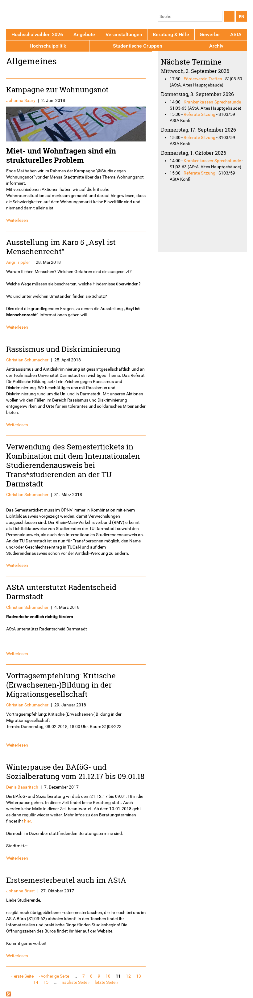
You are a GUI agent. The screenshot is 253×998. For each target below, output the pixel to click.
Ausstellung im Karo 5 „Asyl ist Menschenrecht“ (61, 246)
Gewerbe (210, 34)
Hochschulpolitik (48, 46)
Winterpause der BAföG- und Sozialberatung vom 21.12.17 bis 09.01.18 (75, 771)
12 (128, 976)
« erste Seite (22, 976)
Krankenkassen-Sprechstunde (212, 101)
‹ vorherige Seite (54, 976)
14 (35, 982)
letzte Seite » (106, 982)
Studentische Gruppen (137, 46)
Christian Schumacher (27, 359)
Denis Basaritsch (22, 787)
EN (241, 16)
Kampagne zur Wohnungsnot (57, 89)
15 (46, 982)
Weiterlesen (17, 220)
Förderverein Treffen (203, 78)
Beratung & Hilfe (171, 34)
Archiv (216, 46)
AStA (236, 34)
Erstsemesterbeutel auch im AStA (66, 880)
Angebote (84, 34)
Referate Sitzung (199, 114)
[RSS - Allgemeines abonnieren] (8, 994)
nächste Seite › (75, 982)
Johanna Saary (20, 100)
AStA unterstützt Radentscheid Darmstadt (61, 591)
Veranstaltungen (124, 34)
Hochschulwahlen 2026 (37, 34)
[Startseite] (34, 15)
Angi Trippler (18, 262)
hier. (28, 821)
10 (108, 976)
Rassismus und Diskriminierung (63, 349)
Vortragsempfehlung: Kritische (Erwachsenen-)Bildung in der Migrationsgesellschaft (61, 685)
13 (138, 976)
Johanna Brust (20, 890)
